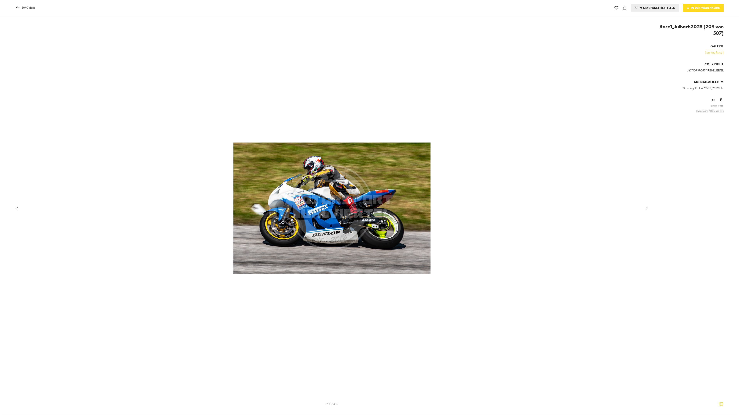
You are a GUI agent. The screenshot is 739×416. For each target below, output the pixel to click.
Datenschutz (717, 111)
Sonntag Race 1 (714, 52)
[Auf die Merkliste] (616, 8)
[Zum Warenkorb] (624, 8)
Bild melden (717, 106)
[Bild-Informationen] (721, 404)
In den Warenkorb (705, 8)
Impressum (702, 111)
